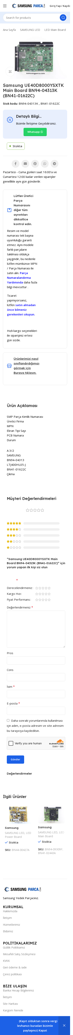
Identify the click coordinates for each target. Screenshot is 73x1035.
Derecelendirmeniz (19, 588)
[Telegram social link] (54, 164)
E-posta (13, 703)
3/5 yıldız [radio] (42, 588)
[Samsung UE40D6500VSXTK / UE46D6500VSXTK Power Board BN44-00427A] (18, 814)
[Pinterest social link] (35, 164)
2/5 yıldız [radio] (39, 588)
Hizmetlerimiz (11, 924)
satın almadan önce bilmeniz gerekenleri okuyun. (21, 309)
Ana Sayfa (9, 30)
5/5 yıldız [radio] (49, 588)
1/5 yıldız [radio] (36, 588)
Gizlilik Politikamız (14, 947)
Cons (10, 670)
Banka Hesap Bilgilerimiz (18, 990)
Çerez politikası (12, 974)
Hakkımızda (10, 911)
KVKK (6, 961)
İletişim (7, 918)
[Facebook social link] (15, 164)
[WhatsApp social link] (45, 164)
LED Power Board (18, 835)
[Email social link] (25, 164)
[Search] (63, 17)
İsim (11, 686)
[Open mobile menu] (5, 6)
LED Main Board (55, 30)
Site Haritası (10, 1004)
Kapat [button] (43, 1030)
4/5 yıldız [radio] (45, 588)
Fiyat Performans (18, 599)
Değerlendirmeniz (20, 607)
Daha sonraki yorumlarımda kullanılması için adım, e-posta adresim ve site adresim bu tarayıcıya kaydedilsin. (35, 726)
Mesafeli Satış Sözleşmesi (19, 954)
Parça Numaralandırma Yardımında (19, 277)
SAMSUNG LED (30, 30)
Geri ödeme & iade (15, 967)
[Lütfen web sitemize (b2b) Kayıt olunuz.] (64, 1025)
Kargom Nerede (13, 1010)
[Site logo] (28, 5)
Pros (10, 653)
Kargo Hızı (14, 594)
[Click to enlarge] (10, 71)
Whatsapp (33, 132)
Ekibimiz (8, 931)
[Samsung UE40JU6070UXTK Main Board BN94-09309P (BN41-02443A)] (51, 814)
